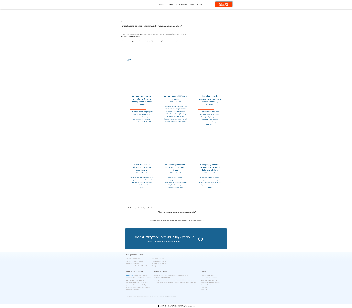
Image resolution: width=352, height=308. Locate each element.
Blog (192, 4)
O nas (161, 4)
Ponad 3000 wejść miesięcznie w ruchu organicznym (142, 167)
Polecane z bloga (160, 271)
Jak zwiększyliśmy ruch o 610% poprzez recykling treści (176, 167)
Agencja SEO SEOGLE (134, 271)
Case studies (181, 4)
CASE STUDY (139, 107)
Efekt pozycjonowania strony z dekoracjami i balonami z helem (210, 167)
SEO (146, 107)
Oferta (170, 4)
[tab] (128, 60)
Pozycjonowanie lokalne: (135, 255)
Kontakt (200, 4)
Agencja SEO (129, 275)
